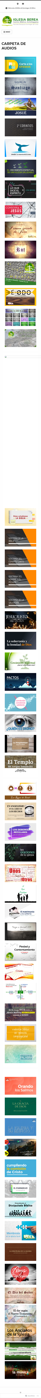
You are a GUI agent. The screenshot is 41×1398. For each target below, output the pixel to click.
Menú (8, 32)
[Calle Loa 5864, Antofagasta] (18, 4)
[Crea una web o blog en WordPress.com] (20, 1392)
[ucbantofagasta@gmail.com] (23, 4)
